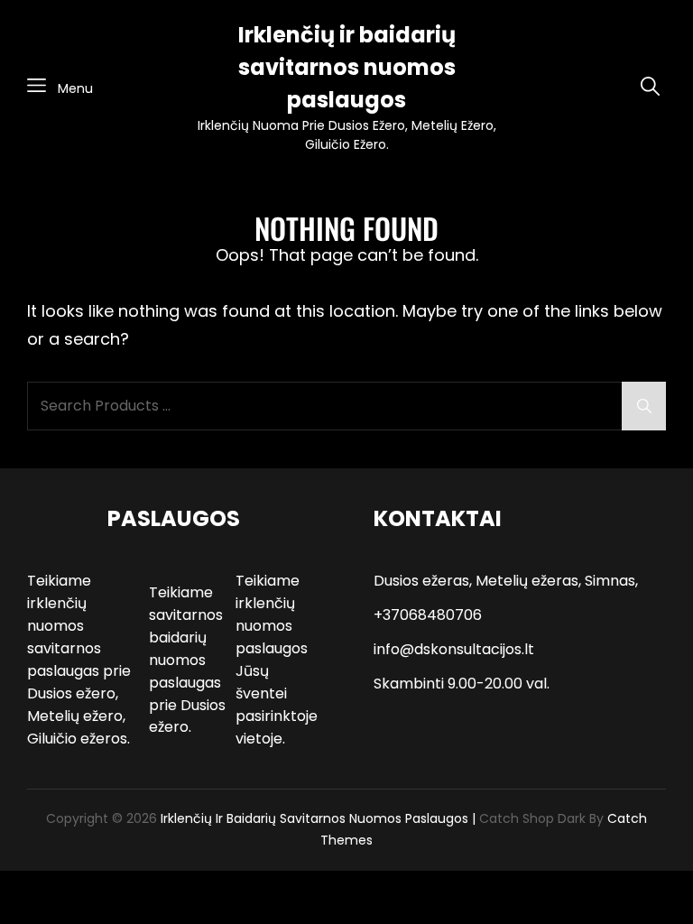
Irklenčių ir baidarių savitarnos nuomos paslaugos (347, 67)
